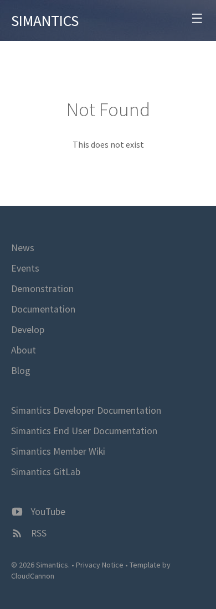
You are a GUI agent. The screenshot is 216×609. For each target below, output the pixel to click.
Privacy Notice (100, 565)
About (23, 350)
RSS (38, 533)
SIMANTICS (45, 20)
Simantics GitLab (45, 472)
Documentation (43, 309)
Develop (27, 330)
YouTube (47, 512)
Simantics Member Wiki (58, 451)
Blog (20, 371)
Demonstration (42, 289)
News (22, 248)
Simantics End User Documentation (84, 431)
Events (25, 268)
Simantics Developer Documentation (86, 410)
